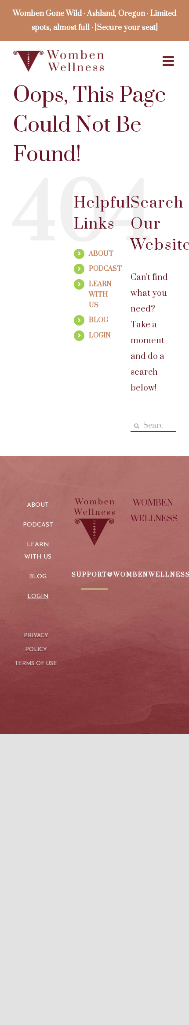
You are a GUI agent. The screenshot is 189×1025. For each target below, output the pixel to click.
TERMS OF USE (36, 664)
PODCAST (105, 269)
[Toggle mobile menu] (169, 61)
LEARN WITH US (100, 294)
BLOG (98, 320)
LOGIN (100, 335)
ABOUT (101, 254)
